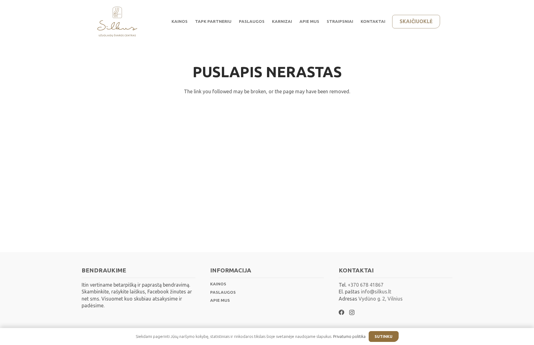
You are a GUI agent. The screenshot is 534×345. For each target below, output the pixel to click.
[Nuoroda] (117, 21)
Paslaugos (223, 292)
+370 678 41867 (366, 285)
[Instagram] (351, 312)
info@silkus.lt (375, 291)
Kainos (218, 284)
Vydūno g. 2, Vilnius (380, 298)
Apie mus (220, 300)
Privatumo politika (349, 336)
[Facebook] (341, 312)
